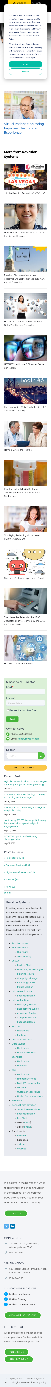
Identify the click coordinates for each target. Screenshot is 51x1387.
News (11, 886)
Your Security (24, 956)
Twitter (21, 1144)
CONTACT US (16, 1352)
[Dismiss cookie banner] (41, 10)
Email (27, 1122)
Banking (21, 1035)
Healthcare (15, 857)
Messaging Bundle (26, 1004)
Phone (27, 1126)
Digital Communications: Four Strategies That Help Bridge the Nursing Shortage (25, 783)
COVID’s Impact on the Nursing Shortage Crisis (20, 838)
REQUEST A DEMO (25, 767)
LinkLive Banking (20, 1000)
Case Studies (18, 1043)
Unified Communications (30, 1096)
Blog (14, 1070)
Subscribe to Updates (28, 1109)
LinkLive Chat (24, 965)
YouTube (21, 1148)
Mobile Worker (25, 987)
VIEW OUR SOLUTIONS (23, 1315)
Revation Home (20, 943)
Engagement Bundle (28, 1008)
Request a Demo (26, 995)
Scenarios (17, 1056)
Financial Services (18, 865)
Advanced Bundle (26, 1013)
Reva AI (16, 1026)
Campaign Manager (27, 978)
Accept (25, 64)
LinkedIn (21, 1135)
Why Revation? (20, 947)
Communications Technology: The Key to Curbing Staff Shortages (24, 796)
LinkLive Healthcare (22, 991)
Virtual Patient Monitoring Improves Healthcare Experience (24, 128)
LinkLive (16, 960)
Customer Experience (28, 1091)
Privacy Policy (39, 1382)
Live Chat (22, 1118)
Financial (22, 1065)
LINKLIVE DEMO (19, 1359)
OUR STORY (16, 1213)
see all (7, 892)
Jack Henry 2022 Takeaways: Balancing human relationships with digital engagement (25, 823)
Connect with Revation (24, 1105)
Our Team (22, 952)
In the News (18, 1100)
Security (13, 879)
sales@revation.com (28, 738)
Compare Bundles (26, 1017)
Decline (25, 71)
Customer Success (22, 1039)
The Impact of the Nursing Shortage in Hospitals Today (24, 809)
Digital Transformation (20, 872)
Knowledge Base (26, 982)
